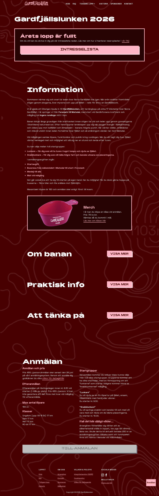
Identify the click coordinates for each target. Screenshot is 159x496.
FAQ (74, 4)
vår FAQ (125, 40)
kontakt (128, 4)
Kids (40, 474)
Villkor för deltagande (82, 482)
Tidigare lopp (44, 482)
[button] (86, 4)
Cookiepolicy (79, 478)
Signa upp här (106, 483)
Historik (103, 4)
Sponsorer (62, 482)
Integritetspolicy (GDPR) (83, 474)
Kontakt (61, 478)
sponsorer (116, 4)
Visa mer (119, 254)
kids (68, 4)
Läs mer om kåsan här (94, 220)
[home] (44, 3)
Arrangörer (62, 474)
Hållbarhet (62, 486)
